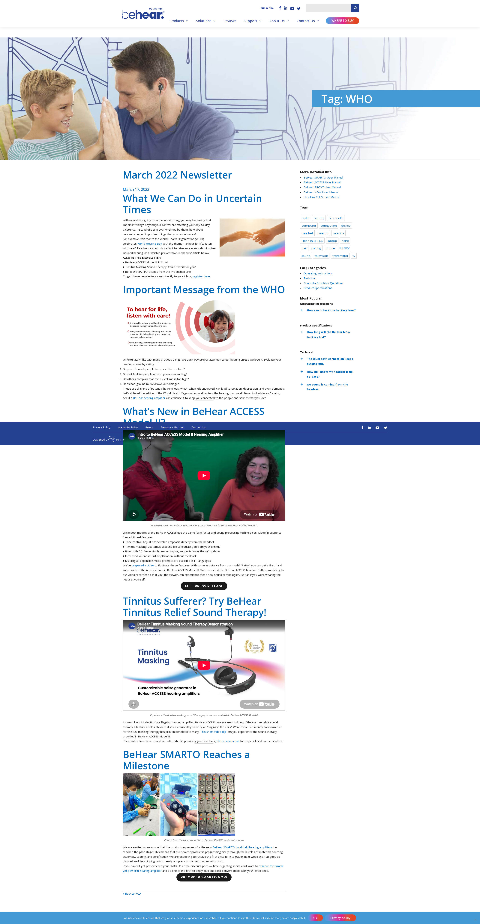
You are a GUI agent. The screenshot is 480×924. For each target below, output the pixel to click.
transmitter (340, 256)
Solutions (203, 20)
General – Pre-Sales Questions (323, 283)
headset (307, 233)
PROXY (344, 248)
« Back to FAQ (132, 893)
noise (345, 241)
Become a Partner (172, 427)
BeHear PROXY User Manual (322, 187)
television (321, 256)
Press (149, 427)
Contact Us (306, 20)
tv (353, 256)
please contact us (228, 741)
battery (319, 218)
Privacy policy (340, 918)
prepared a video (143, 565)
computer (309, 225)
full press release (204, 586)
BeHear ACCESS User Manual (322, 182)
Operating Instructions (318, 273)
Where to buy (343, 21)
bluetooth (336, 218)
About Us (277, 20)
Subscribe (267, 8)
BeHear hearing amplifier (149, 398)
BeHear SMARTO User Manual (323, 177)
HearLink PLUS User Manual (322, 197)
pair (304, 248)
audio (305, 218)
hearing (322, 233)
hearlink (338, 233)
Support (250, 20)
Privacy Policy (101, 427)
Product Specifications (318, 288)
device (346, 225)
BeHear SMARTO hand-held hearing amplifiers (242, 847)
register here (201, 276)
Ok (315, 918)
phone (330, 248)
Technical (309, 278)
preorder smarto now (204, 877)
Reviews (230, 20)
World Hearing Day (149, 243)
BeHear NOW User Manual (321, 192)
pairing (316, 248)
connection (328, 225)
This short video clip (213, 732)
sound (306, 256)
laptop (332, 241)
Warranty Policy (128, 427)
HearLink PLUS (312, 241)
